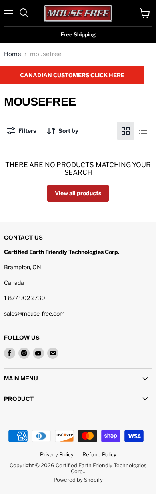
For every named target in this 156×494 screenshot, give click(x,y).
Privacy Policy (57, 454)
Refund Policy (99, 454)
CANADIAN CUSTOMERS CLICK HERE (72, 75)
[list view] (143, 131)
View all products (78, 193)
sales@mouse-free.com (34, 313)
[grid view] (125, 131)
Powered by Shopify (78, 479)
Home (12, 54)
